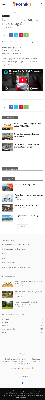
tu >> (27, 397)
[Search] (42, 4)
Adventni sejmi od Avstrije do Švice (27, 205)
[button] (3, 4)
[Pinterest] (21, 35)
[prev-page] (3, 155)
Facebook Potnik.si (9, 263)
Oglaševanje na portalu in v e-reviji (14, 249)
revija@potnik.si (29, 368)
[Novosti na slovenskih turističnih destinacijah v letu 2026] (7, 305)
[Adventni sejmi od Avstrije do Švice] (7, 208)
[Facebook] (11, 35)
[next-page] (7, 155)
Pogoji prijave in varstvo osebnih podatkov (17, 267)
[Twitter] (16, 35)
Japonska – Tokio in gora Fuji (25, 185)
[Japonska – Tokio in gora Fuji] (7, 187)
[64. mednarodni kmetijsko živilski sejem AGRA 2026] (7, 126)
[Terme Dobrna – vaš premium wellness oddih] (7, 198)
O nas (4, 258)
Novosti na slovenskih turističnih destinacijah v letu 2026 (26, 303)
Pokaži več (22, 226)
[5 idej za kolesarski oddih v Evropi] (7, 218)
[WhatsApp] (26, 35)
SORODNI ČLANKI (9, 118)
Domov (4, 12)
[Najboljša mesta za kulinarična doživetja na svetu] (7, 136)
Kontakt (5, 253)
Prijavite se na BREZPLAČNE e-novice (15, 244)
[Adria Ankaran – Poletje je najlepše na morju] (7, 294)
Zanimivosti (12, 12)
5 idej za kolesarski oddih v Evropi (27, 216)
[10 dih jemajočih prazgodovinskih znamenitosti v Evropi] (7, 147)
